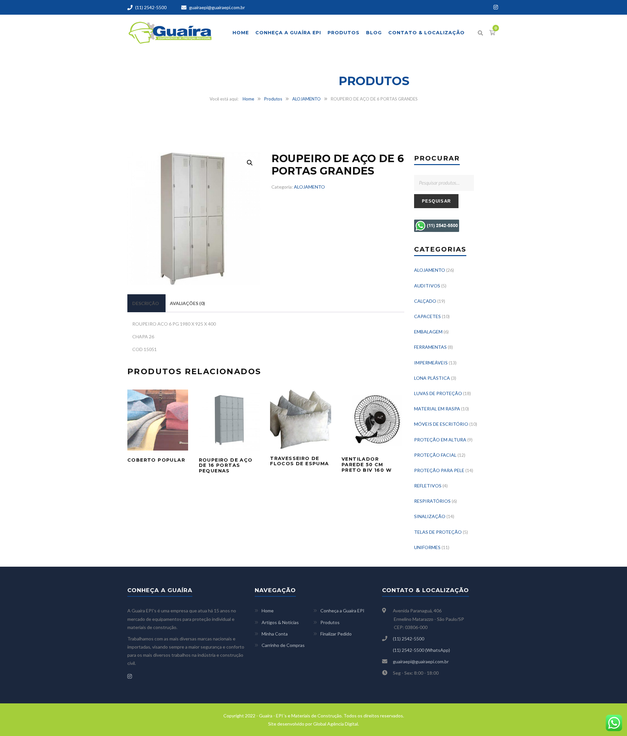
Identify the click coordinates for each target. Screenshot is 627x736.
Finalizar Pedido (336, 633)
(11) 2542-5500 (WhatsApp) (421, 650)
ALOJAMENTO (306, 98)
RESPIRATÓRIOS (432, 501)
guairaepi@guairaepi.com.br (217, 7)
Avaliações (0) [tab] (187, 303)
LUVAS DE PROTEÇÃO (438, 393)
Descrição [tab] (145, 303)
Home (241, 33)
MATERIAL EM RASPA (437, 408)
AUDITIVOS (427, 285)
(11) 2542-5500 (151, 7)
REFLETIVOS (428, 485)
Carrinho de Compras (283, 645)
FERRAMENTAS (430, 347)
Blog (374, 33)
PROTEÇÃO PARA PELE (439, 470)
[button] (250, 163)
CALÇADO (425, 301)
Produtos (344, 33)
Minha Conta (275, 633)
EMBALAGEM (428, 331)
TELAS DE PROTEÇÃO (438, 532)
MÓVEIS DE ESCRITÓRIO (441, 424)
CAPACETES (427, 316)
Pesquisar (436, 201)
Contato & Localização (426, 33)
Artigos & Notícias (280, 622)
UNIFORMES (427, 547)
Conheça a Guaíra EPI (288, 33)
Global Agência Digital (335, 724)
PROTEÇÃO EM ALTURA (440, 439)
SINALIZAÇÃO (429, 516)
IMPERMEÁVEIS (431, 362)
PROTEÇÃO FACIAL (435, 455)
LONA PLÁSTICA (432, 378)
